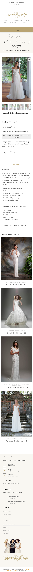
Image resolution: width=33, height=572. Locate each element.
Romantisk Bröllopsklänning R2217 (21, 50)
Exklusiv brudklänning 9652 (16, 333)
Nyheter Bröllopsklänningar (20, 384)
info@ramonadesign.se (14, 471)
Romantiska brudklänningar (20, 438)
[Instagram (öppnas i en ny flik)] (17, 4)
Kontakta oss (6, 533)
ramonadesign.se (13, 476)
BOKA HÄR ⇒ (11, 503)
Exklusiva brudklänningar (20, 330)
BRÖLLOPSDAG (21, 226)
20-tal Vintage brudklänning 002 (17, 284)
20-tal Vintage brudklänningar (12, 282)
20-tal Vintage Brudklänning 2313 (16, 387)
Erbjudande (6, 527)
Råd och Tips (6, 530)
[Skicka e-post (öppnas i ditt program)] (19, 4)
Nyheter (18, 152)
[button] (29, 59)
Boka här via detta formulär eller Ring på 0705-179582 (16, 136)
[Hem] (3, 50)
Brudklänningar (12, 152)
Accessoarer (6, 517)
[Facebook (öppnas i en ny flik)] (14, 4)
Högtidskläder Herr (8, 521)
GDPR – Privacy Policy (9, 524)
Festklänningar (7, 514)
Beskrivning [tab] (16, 164)
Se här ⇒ (5, 486)
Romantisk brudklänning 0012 (16, 441)
